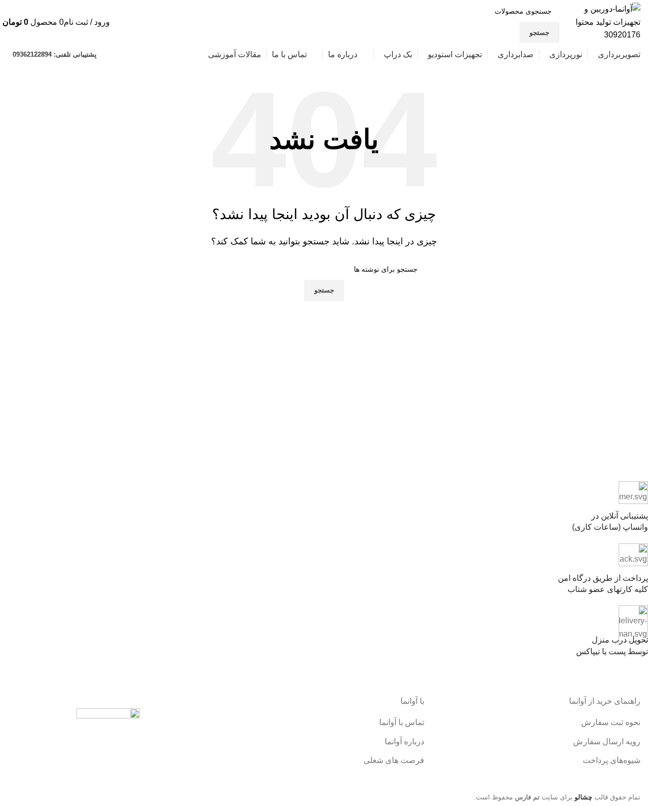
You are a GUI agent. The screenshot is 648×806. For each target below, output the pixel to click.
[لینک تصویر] (108, 742)
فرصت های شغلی (393, 760)
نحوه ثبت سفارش (610, 722)
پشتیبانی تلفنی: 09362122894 (55, 54)
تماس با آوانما (401, 722)
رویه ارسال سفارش (606, 741)
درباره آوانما (404, 741)
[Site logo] (602, 21)
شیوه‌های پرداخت (611, 760)
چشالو (583, 797)
